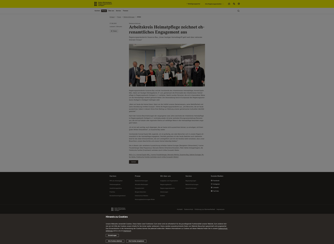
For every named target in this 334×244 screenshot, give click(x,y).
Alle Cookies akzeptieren (136, 241)
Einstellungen (112, 235)
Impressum (127, 231)
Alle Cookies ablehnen (115, 241)
